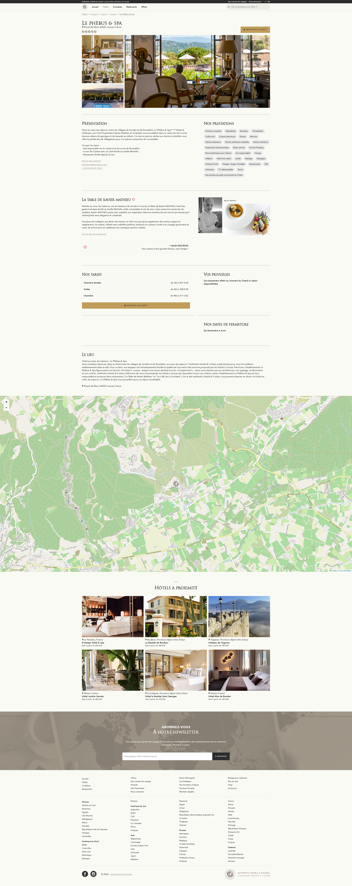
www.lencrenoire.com (121, 874)
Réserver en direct (256, 29)
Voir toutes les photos (253, 101)
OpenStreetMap (345, 570)
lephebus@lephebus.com (94, 164)
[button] (176, 484)
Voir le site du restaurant (94, 234)
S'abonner (221, 756)
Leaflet (334, 570)
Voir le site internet (91, 161)
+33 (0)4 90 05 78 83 (92, 168)
